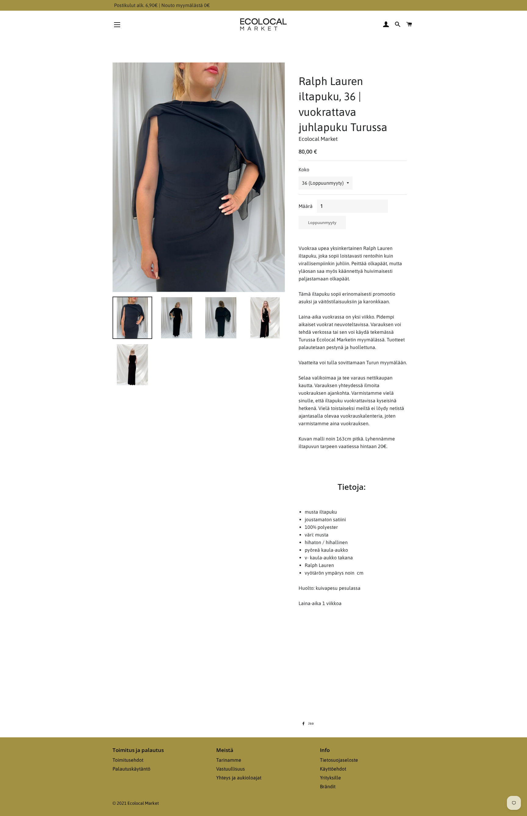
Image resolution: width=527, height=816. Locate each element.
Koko (304, 169)
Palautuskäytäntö (131, 768)
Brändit (327, 786)
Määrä (306, 206)
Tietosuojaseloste (339, 760)
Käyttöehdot (333, 768)
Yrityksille (330, 777)
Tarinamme (228, 760)
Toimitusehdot (128, 760)
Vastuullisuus (230, 768)
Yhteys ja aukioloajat (238, 777)
